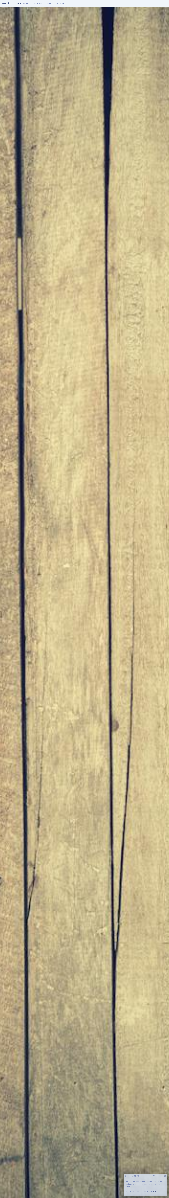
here (154, 1191)
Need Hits (7, 3)
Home (19, 3)
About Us (27, 3)
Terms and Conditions (42, 3)
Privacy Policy (60, 3)
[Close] (165, 1176)
